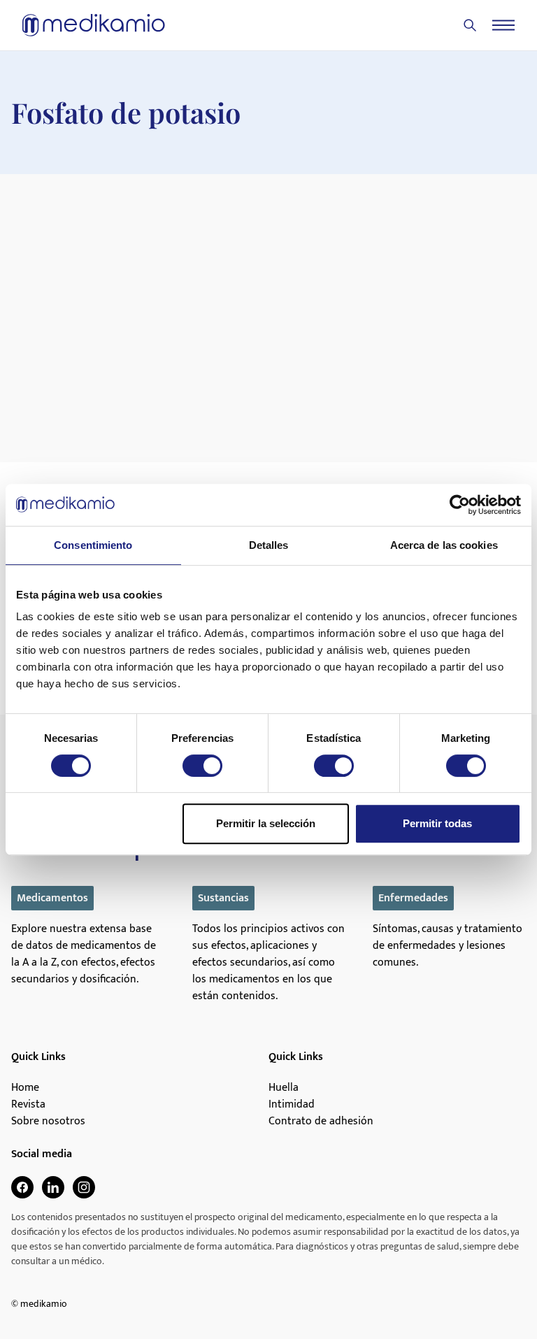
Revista (28, 1104)
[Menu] (503, 25)
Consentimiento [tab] (93, 545)
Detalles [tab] (269, 545)
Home (25, 1088)
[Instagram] (84, 1187)
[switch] (202, 765)
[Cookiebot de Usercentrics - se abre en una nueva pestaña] (460, 504)
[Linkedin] (53, 1187)
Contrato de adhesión (320, 1121)
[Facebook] (22, 1187)
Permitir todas (437, 823)
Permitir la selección (265, 823)
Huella (283, 1088)
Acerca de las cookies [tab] (444, 545)
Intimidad (291, 1104)
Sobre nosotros (48, 1121)
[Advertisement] (268, 279)
